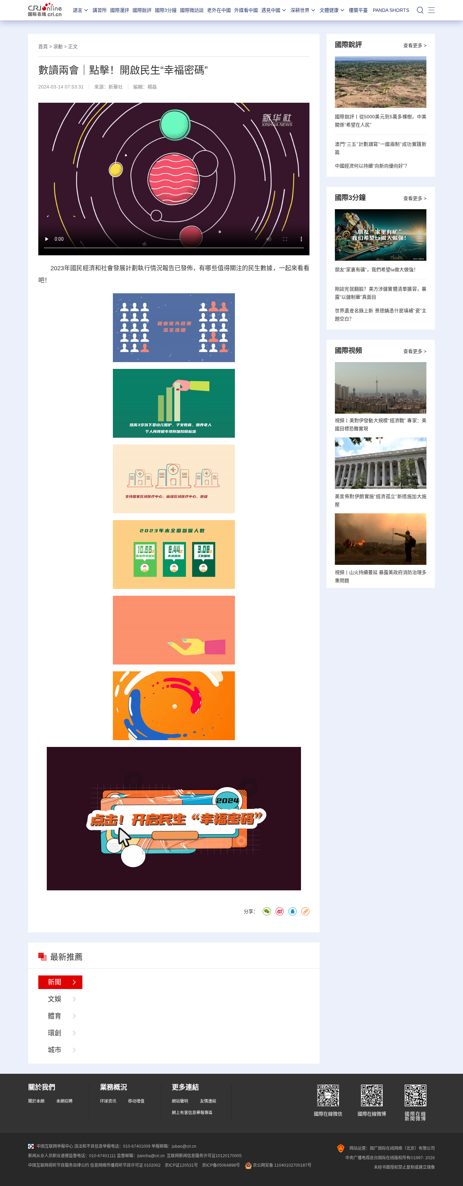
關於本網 (36, 1101)
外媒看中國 (246, 10)
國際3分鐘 (166, 10)
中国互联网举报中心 (55, 1146)
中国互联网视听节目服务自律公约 (58, 1165)
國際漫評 (119, 10)
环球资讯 (108, 1101)
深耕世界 (299, 10)
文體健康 (329, 10)
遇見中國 (270, 10)
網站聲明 (180, 1101)
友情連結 (208, 1101)
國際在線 (45, 10)
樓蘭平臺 (358, 10)
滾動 (58, 46)
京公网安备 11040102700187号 (281, 1165)
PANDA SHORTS (391, 10)
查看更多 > (414, 45)
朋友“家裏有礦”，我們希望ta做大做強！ (376, 269)
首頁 (43, 46)
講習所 (100, 10)
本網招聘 (64, 1101)
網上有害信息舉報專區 (192, 1112)
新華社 (115, 87)
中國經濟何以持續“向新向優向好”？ (372, 166)
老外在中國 (219, 10)
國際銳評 (142, 10)
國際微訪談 (192, 10)
